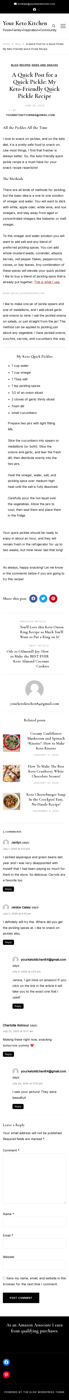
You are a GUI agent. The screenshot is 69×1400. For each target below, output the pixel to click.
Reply (8, 889)
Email (8, 1235)
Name (8, 1214)
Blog (15, 65)
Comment (11, 1150)
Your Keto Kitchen (25, 23)
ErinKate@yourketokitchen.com (36, 3)
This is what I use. (47, 282)
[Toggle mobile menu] (63, 26)
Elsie (33, 1392)
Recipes (25, 65)
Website (8, 1257)
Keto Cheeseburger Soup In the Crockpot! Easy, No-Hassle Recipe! (46, 799)
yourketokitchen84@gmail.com (30, 114)
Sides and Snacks (45, 65)
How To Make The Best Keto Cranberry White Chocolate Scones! (46, 771)
